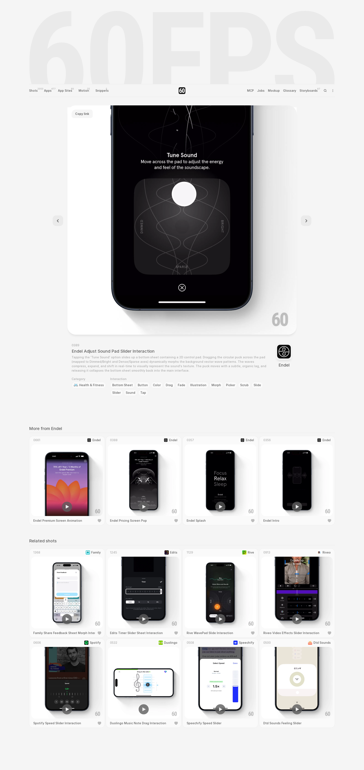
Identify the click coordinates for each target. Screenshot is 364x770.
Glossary (289, 90)
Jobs (261, 90)
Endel (284, 365)
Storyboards (309, 90)
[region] (182, 220)
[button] (158, 325)
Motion (84, 90)
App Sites (65, 90)
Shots (33, 90)
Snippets (102, 90)
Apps (48, 90)
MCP (250, 90)
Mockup (274, 90)
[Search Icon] (325, 90)
